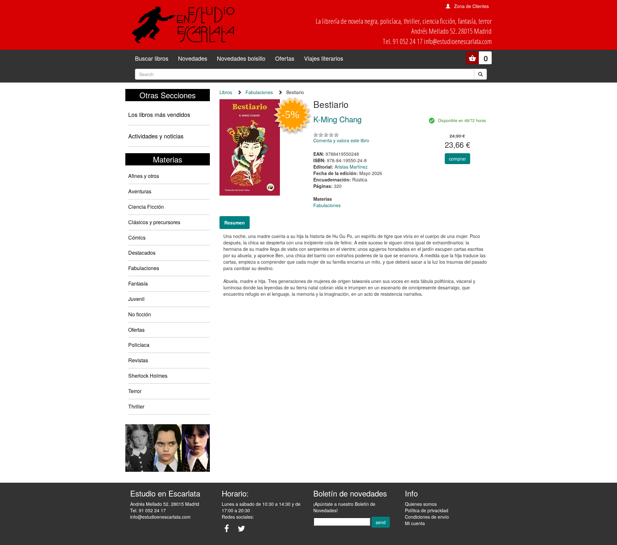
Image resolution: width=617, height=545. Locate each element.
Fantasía (138, 283)
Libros (225, 92)
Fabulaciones (143, 268)
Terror (134, 391)
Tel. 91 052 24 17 (148, 510)
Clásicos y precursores (154, 222)
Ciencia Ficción (146, 206)
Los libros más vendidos (159, 114)
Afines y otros (143, 176)
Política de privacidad (426, 510)
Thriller (136, 406)
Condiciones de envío (427, 517)
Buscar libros (151, 58)
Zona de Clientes (471, 6)
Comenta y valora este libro (341, 140)
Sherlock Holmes (147, 375)
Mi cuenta (415, 523)
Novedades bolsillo (241, 58)
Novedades (192, 58)
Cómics (137, 237)
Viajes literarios (323, 58)
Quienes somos (421, 504)
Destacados (142, 252)
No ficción (139, 314)
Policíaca (138, 344)
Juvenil (136, 299)
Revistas (138, 360)
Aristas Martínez (351, 166)
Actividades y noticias (155, 136)
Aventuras (139, 191)
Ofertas (284, 58)
